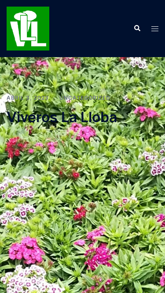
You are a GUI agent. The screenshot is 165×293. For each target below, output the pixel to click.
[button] (136, 28)
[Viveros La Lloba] (28, 27)
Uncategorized (84, 97)
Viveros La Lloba (62, 117)
